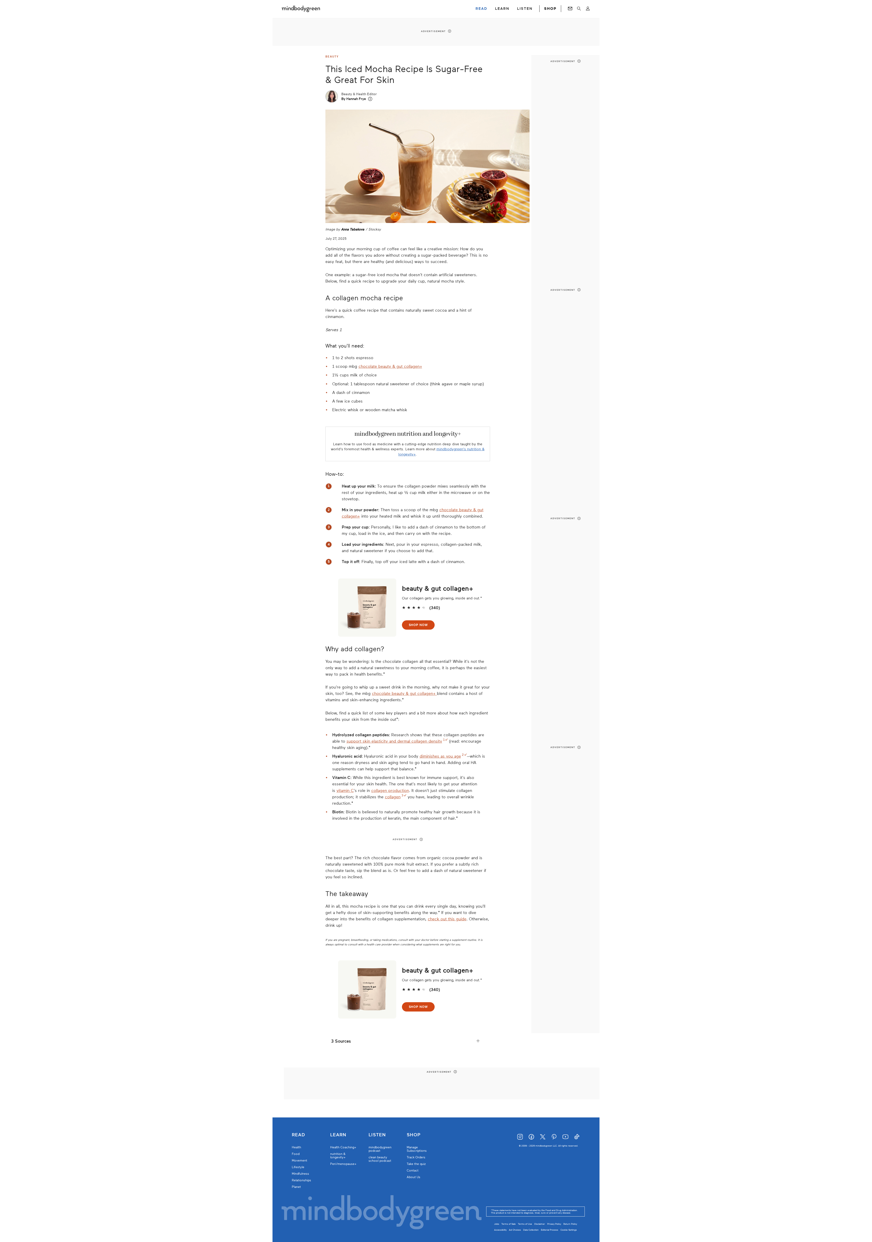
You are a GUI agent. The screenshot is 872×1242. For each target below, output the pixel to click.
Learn (338, 1135)
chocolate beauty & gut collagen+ (390, 366)
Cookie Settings (568, 1230)
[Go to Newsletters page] (570, 8)
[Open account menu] (587, 8)
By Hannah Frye (353, 99)
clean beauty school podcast (380, 1159)
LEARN (502, 9)
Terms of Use (525, 1224)
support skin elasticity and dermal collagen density (394, 741)
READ (481, 9)
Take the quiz (416, 1164)
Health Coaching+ (343, 1147)
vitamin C (345, 790)
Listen (377, 1135)
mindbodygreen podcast (380, 1149)
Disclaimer (539, 1224)
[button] (370, 99)
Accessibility (500, 1230)
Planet (296, 1187)
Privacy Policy (554, 1224)
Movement (299, 1160)
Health (296, 1147)
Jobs (496, 1224)
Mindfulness (300, 1173)
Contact (413, 1170)
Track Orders (416, 1157)
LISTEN (525, 9)
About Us (413, 1177)
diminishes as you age (440, 756)
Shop (414, 1135)
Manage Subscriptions (417, 1149)
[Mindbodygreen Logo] (301, 8)
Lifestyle (298, 1167)
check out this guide (447, 919)
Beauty (332, 56)
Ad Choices (515, 1230)
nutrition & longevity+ (338, 1155)
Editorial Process (549, 1230)
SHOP (550, 9)
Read (298, 1135)
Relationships (301, 1180)
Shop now (418, 625)
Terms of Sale (508, 1224)
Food (296, 1154)
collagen (393, 797)
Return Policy (570, 1224)
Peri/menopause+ (343, 1164)
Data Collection (531, 1230)
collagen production (390, 790)
